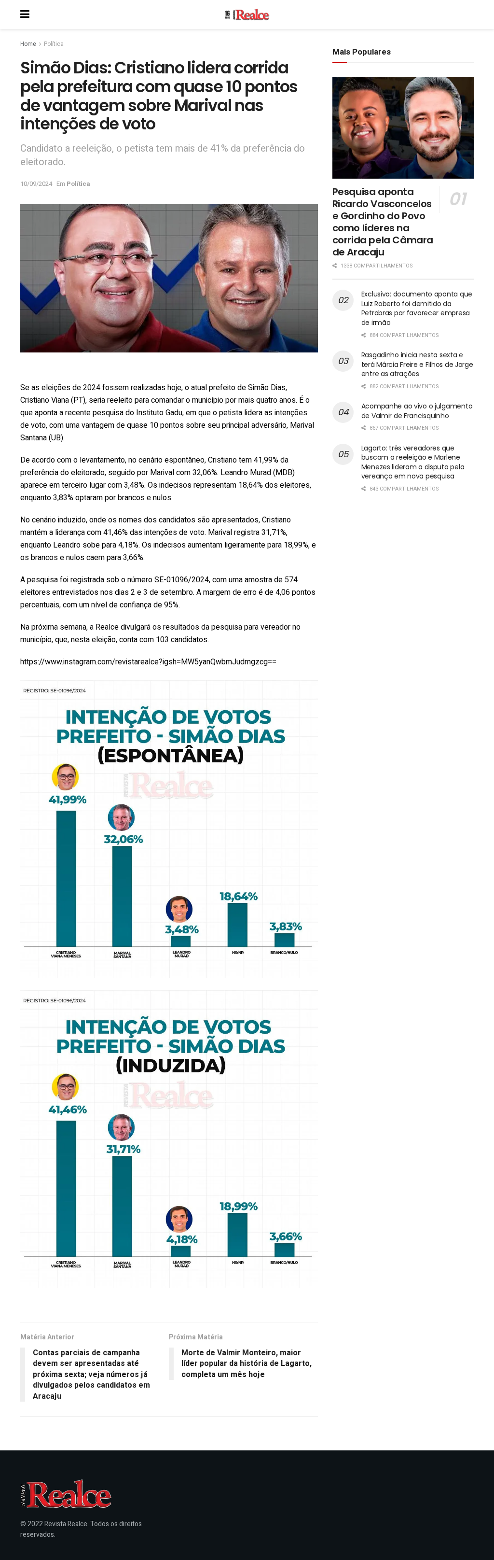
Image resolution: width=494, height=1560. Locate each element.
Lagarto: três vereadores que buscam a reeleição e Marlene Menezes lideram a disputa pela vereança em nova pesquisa (413, 462)
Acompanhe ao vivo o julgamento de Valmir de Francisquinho (417, 411)
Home (28, 44)
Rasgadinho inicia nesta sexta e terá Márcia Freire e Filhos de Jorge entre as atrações (417, 364)
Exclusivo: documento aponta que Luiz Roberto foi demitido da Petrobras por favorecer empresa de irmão (416, 308)
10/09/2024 (36, 183)
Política (54, 44)
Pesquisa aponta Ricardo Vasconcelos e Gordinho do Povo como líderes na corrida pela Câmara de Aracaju (382, 222)
